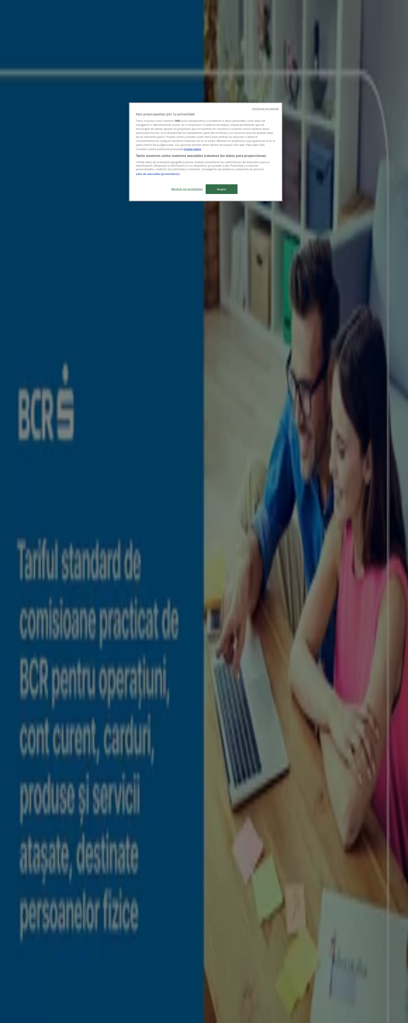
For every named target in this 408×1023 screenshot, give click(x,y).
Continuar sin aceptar (265, 108)
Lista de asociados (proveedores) (158, 174)
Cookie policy (192, 149)
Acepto (221, 189)
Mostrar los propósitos (187, 189)
